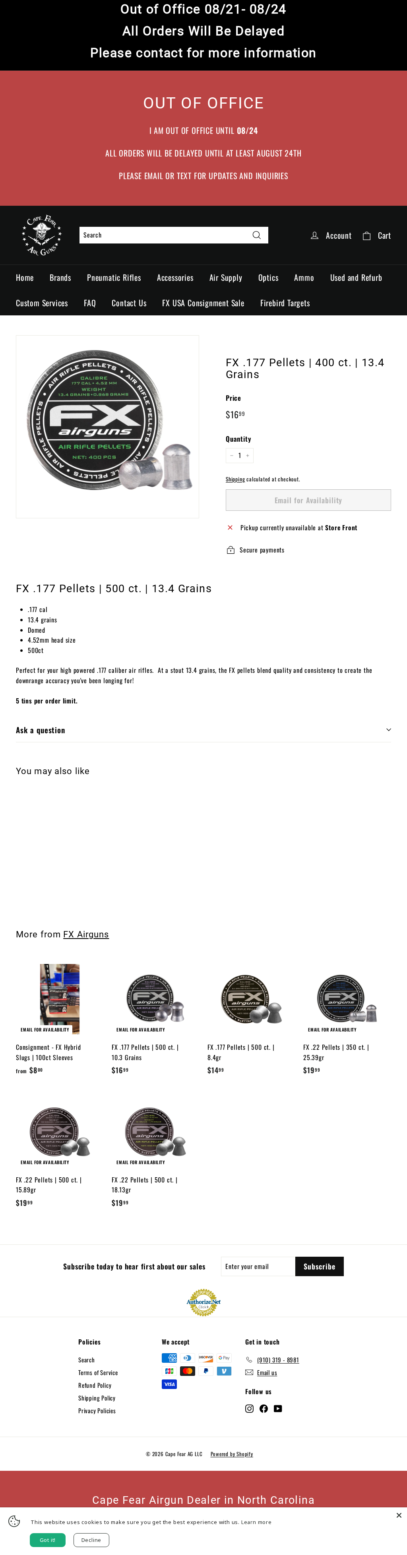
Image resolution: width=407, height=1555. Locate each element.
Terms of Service (98, 1372)
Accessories (175, 277)
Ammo (304, 277)
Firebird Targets (285, 303)
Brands (60, 277)
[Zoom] (107, 427)
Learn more (256, 1522)
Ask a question (40, 729)
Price (233, 398)
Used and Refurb (356, 277)
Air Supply (225, 277)
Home (25, 277)
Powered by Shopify (232, 1454)
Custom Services (42, 303)
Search (86, 1359)
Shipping (235, 479)
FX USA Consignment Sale (203, 303)
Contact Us (129, 303)
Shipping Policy (97, 1397)
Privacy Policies (97, 1410)
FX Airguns (86, 934)
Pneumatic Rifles (114, 277)
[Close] (399, 1515)
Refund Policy (94, 1385)
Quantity (238, 439)
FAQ (90, 303)
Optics (268, 277)
